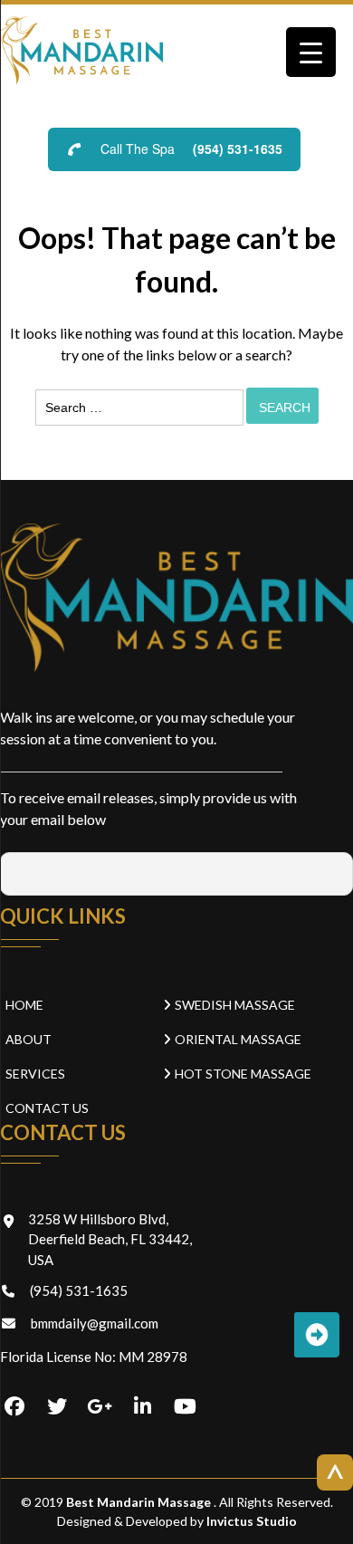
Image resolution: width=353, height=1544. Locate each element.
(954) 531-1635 (237, 148)
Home (24, 1004)
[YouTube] (184, 1407)
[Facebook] (14, 1407)
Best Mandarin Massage (140, 1502)
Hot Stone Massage (243, 1073)
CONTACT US (47, 1108)
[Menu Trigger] (311, 52)
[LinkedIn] (142, 1407)
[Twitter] (57, 1407)
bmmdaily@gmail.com (94, 1323)
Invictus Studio (250, 1521)
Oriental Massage (238, 1039)
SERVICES (35, 1073)
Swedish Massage (235, 1004)
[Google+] (99, 1407)
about (28, 1039)
